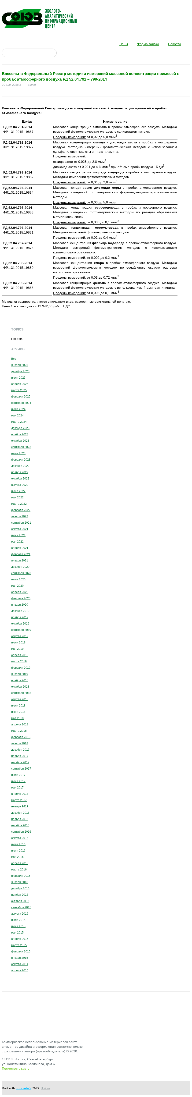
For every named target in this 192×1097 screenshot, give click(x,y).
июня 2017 (18, 781)
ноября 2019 (19, 617)
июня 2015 (18, 926)
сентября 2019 (21, 630)
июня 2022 (18, 491)
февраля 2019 (20, 667)
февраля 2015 (20, 951)
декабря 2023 (20, 428)
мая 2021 (17, 541)
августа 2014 (19, 964)
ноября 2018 (19, 680)
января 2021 (19, 560)
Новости (174, 44)
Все (13, 358)
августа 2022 (19, 484)
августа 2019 (19, 636)
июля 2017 (18, 775)
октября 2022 (20, 478)
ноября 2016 (19, 819)
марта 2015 (19, 945)
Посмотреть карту (15, 1068)
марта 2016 (19, 869)
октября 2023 (20, 440)
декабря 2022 (20, 466)
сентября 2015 (21, 907)
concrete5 (23, 1088)
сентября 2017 (21, 768)
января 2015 (19, 957)
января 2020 (19, 604)
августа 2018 (19, 699)
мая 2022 (17, 497)
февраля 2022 (20, 510)
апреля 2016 (19, 863)
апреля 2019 (19, 655)
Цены (123, 44)
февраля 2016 (20, 875)
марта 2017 (19, 800)
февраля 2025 (20, 396)
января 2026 (19, 365)
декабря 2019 (20, 611)
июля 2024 (18, 409)
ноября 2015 (19, 894)
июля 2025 (18, 377)
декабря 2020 (20, 566)
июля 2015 (18, 920)
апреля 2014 (19, 970)
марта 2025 (19, 390)
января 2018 (19, 743)
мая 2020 (17, 585)
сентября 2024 (21, 403)
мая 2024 (17, 415)
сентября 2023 (21, 447)
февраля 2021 (20, 554)
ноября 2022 (19, 472)
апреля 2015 (19, 939)
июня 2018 (18, 712)
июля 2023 (18, 453)
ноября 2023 (19, 434)
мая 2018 (17, 718)
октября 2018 (20, 686)
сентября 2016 (21, 831)
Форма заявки (148, 44)
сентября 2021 (21, 522)
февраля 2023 (20, 459)
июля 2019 (18, 642)
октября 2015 (20, 901)
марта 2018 (19, 730)
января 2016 (19, 882)
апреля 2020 (19, 592)
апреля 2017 (19, 793)
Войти (45, 1088)
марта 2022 (19, 503)
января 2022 (19, 516)
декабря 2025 (20, 371)
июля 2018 (18, 705)
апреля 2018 (19, 724)
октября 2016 (20, 825)
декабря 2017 (20, 749)
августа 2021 (19, 529)
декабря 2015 (20, 888)
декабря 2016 (20, 812)
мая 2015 (17, 932)
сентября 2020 (21, 573)
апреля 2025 (19, 384)
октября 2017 (20, 762)
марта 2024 (19, 421)
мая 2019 (17, 648)
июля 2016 (18, 844)
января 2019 (19, 674)
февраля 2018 (20, 737)
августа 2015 (19, 913)
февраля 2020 (20, 598)
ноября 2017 (19, 756)
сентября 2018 (21, 693)
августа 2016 (19, 838)
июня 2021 (18, 535)
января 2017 (19, 806)
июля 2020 (18, 579)
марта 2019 (19, 661)
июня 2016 (18, 850)
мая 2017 (17, 787)
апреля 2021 (19, 548)
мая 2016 (17, 857)
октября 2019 (20, 623)
